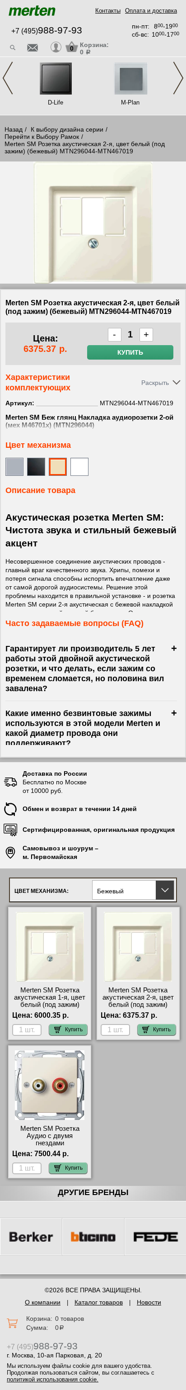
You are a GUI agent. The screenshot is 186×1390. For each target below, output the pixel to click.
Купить (130, 352)
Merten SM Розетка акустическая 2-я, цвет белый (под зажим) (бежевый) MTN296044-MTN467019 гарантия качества (138, 1008)
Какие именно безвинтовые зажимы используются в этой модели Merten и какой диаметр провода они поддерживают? (82, 728)
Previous (7, 78)
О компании (42, 1302)
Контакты (108, 10)
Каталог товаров (98, 1302)
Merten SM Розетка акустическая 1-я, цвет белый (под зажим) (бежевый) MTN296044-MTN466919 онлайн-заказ (49, 1008)
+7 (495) (46, 31)
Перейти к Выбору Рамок (42, 136)
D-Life (55, 102)
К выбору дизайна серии (67, 129)
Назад (14, 129)
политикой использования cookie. (52, 1379)
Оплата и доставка (151, 10)
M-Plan (130, 102)
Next (178, 78)
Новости (149, 1302)
